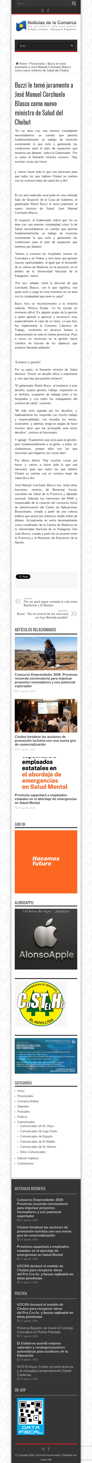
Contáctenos (25, 1163)
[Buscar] (74, 3)
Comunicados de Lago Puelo (38, 1131)
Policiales (23, 1111)
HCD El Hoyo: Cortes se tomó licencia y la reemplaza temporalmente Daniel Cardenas (45, 1371)
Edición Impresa (27, 1158)
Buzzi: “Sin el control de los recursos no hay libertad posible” (42, 614)
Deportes (23, 1106)
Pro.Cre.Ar (31, 1274)
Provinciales (37, 63)
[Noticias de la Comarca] (46, 28)
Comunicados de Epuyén (36, 1136)
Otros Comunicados (33, 1152)
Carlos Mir (46, 1459)
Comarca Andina (28, 1101)
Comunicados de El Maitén (37, 1141)
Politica (22, 1116)
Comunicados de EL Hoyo (37, 1126)
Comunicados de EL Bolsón (38, 1146)
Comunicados (26, 1122)
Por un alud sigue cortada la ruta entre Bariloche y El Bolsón (51, 602)
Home (23, 63)
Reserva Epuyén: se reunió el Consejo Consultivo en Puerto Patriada (45, 1330)
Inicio (20, 1091)
